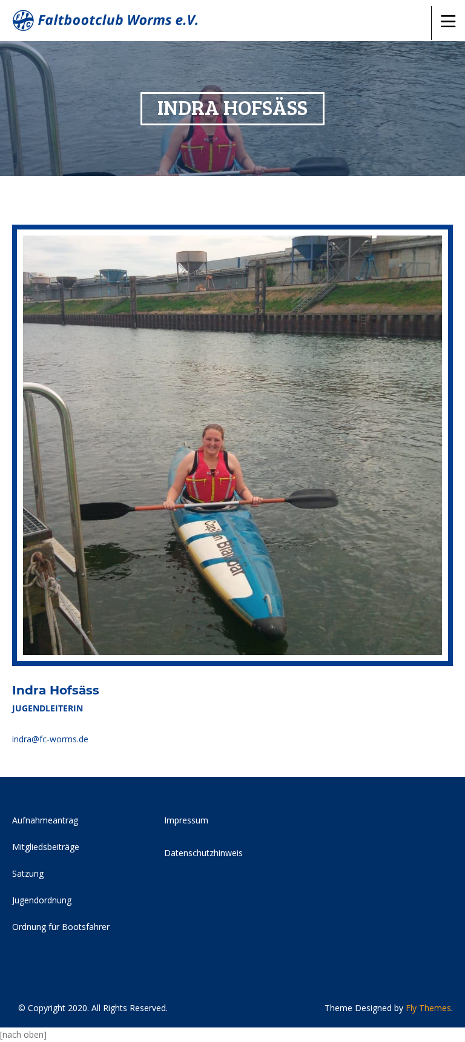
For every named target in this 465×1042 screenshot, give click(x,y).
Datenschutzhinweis (203, 853)
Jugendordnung (41, 900)
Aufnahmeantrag (45, 820)
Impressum (186, 820)
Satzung (28, 873)
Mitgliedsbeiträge (45, 846)
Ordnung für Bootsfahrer (61, 926)
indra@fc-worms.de (50, 739)
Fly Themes (428, 1008)
